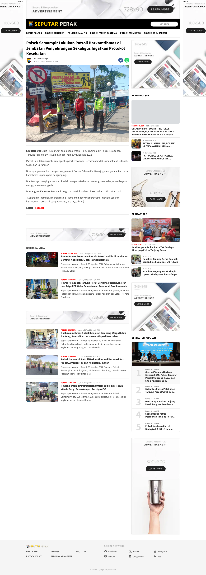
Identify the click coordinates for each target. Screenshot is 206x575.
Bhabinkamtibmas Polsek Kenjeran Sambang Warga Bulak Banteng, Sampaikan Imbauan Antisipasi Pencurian (93, 334)
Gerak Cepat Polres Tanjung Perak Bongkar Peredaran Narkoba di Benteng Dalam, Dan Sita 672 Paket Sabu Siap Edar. (160, 403)
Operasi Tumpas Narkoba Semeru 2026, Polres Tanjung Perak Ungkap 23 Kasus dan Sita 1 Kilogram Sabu (161, 376)
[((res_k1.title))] (155, 112)
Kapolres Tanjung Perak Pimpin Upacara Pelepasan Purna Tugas (160, 273)
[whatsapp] (126, 60)
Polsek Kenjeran (54, 33)
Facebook (112, 551)
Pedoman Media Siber (61, 556)
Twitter (135, 551)
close (20, 1)
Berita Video (136, 244)
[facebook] (120, 60)
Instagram (162, 551)
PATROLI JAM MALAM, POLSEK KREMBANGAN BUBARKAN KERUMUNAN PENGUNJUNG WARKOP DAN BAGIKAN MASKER (160, 145)
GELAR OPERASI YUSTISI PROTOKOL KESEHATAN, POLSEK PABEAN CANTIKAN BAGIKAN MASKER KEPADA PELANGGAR (152, 131)
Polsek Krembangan (155, 33)
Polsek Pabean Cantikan (103, 33)
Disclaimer (31, 551)
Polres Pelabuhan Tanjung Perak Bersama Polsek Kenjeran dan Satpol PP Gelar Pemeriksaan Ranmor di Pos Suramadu (94, 284)
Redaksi (39, 208)
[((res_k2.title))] (155, 230)
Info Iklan (81, 551)
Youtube (111, 556)
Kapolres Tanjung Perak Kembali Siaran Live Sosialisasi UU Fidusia (160, 261)
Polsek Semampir (77, 33)
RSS (159, 556)
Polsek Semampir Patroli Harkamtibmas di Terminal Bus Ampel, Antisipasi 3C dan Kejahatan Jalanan (92, 361)
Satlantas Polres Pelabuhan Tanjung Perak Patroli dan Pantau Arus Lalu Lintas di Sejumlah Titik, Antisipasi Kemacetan (160, 391)
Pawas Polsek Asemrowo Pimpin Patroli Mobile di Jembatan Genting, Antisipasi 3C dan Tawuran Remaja (94, 258)
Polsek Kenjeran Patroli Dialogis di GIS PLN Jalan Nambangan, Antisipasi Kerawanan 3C (158, 428)
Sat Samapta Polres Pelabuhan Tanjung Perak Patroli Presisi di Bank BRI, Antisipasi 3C (159, 415)
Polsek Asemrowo (130, 33)
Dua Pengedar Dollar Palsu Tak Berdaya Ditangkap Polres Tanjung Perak (152, 249)
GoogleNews (138, 556)
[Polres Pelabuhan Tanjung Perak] (51, 24)
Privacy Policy (34, 556)
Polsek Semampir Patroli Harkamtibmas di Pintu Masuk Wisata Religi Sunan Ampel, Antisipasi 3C (92, 387)
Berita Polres (34, 33)
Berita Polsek (137, 126)
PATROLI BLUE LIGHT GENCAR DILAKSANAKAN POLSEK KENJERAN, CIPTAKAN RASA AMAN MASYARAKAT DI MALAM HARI (161, 157)
